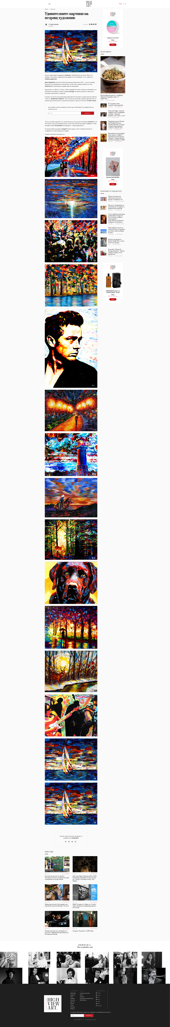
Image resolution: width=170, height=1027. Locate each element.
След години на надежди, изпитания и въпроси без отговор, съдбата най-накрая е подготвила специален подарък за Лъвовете (116, 218)
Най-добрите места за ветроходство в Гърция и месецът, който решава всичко (116, 230)
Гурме (102, 100)
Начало (46, 9)
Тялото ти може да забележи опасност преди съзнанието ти (115, 197)
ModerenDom (83, 1000)
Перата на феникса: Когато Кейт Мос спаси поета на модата (116, 241)
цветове (62, 93)
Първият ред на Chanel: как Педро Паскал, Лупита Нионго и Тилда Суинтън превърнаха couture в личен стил (116, 125)
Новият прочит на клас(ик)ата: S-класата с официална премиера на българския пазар (56, 932)
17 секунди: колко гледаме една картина (115, 104)
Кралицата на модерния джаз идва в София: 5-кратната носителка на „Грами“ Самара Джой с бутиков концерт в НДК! (116, 137)
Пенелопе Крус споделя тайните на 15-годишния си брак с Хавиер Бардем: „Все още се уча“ (116, 113)
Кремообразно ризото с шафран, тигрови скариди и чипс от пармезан (112, 96)
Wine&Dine (73, 993)
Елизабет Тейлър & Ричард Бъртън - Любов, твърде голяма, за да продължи (116, 252)
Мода (109, 244)
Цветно (72, 1003)
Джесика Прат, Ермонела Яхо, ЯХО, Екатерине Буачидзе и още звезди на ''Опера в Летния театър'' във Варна (85, 878)
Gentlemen (110, 234)
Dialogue (72, 998)
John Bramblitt (60, 82)
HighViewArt (66, 902)
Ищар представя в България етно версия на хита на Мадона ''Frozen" (57, 905)
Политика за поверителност (86, 998)
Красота (110, 129)
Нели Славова (117, 244)
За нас (81, 995)
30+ (109, 117)
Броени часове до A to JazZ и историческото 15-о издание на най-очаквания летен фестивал (57, 877)
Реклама (82, 996)
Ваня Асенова (54, 24)
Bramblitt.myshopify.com (57, 134)
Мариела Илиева (111, 100)
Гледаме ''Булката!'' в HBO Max (83, 931)
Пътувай (72, 1007)
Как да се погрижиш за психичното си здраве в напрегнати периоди (116, 206)
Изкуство (53, 9)
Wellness (110, 201)
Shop (120, 4)
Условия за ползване (85, 993)
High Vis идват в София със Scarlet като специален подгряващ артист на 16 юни (84, 905)
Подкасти (72, 995)
